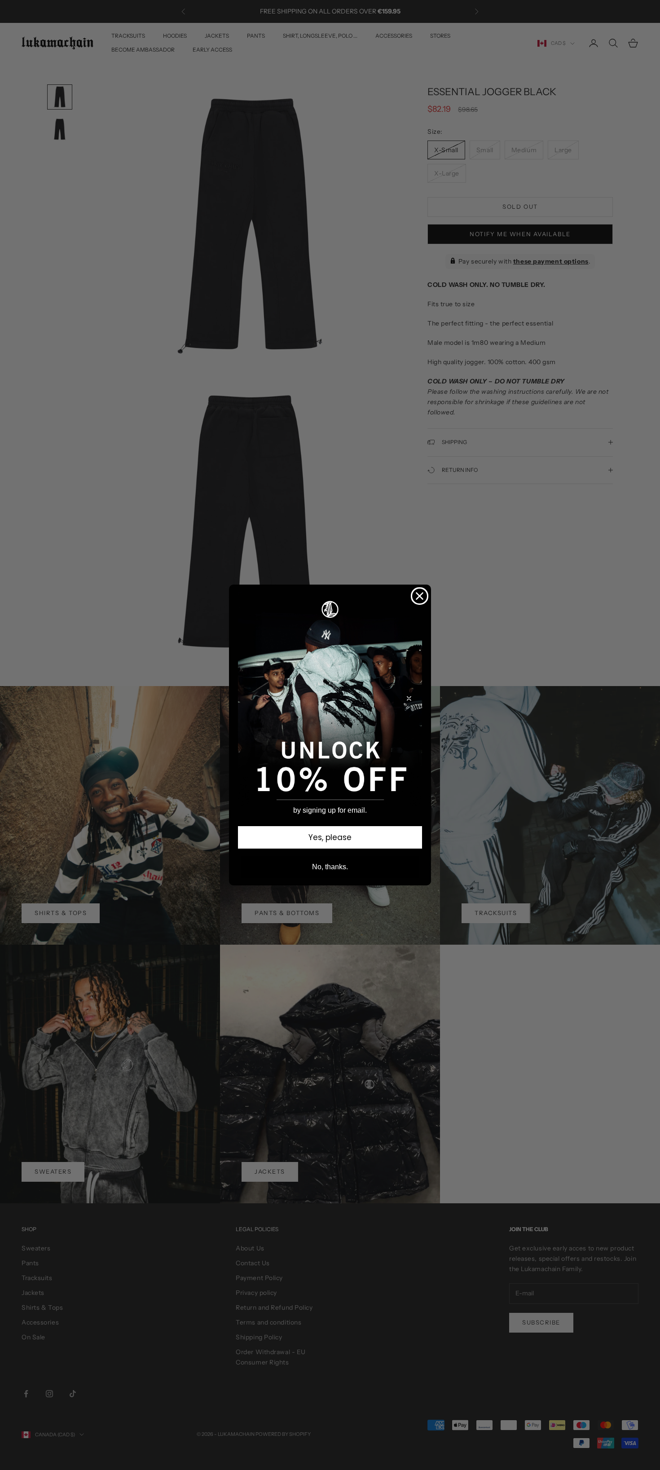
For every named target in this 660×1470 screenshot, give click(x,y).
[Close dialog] (419, 596)
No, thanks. (330, 867)
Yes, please (330, 837)
